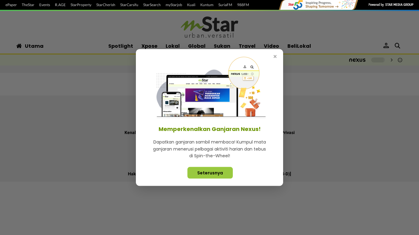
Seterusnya (210, 173)
